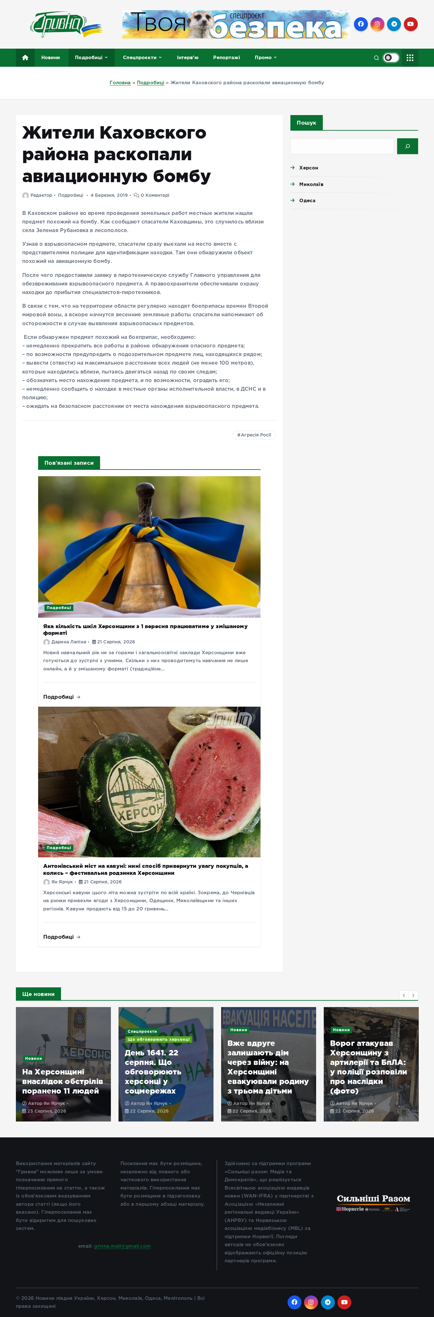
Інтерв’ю (188, 57)
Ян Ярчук (62, 882)
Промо (263, 57)
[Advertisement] (354, 263)
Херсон (308, 167)
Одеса (307, 200)
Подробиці (89, 57)
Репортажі (226, 57)
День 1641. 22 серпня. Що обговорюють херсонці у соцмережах (50, 1071)
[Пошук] (407, 146)
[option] (63, 1064)
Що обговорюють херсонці (56, 1039)
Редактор (41, 195)
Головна (120, 83)
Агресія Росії (256, 435)
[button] (404, 995)
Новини (50, 57)
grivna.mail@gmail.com (122, 1246)
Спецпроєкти (140, 57)
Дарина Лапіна (68, 642)
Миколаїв (311, 184)
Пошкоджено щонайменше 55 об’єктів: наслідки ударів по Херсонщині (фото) (370, 1071)
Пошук (306, 123)
